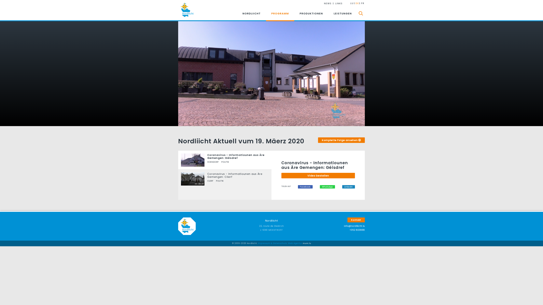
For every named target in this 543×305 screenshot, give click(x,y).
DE (357, 3)
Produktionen (311, 13)
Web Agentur (295, 243)
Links (338, 3)
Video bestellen (318, 175)
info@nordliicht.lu (354, 226)
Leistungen (343, 13)
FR (362, 3)
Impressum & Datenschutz (272, 243)
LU (351, 3)
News (327, 3)
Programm (280, 13)
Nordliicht (252, 13)
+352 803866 (357, 230)
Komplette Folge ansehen (340, 140)
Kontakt (356, 220)
